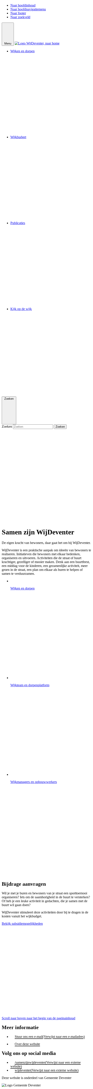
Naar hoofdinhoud (22, 5)
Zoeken (7, 426)
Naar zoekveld (20, 17)
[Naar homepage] (37, 43)
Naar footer (18, 13)
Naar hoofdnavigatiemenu (28, 9)
